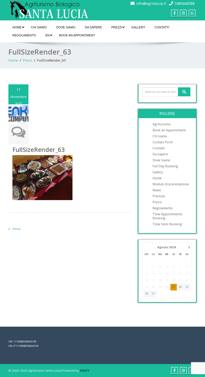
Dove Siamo (65, 27)
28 (180, 287)
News (157, 190)
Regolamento (24, 35)
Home (17, 27)
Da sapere (93, 27)
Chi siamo (39, 27)
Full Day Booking (165, 166)
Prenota (159, 196)
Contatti (162, 27)
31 (153, 293)
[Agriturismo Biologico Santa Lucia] (48, 9)
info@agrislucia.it (151, 3)
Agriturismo (162, 124)
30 (146, 293)
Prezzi (116, 27)
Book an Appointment (77, 35)
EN (47, 35)
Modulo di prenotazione (171, 184)
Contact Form (163, 142)
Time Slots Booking (167, 224)
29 (187, 287)
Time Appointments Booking (167, 216)
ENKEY (84, 370)
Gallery (138, 27)
